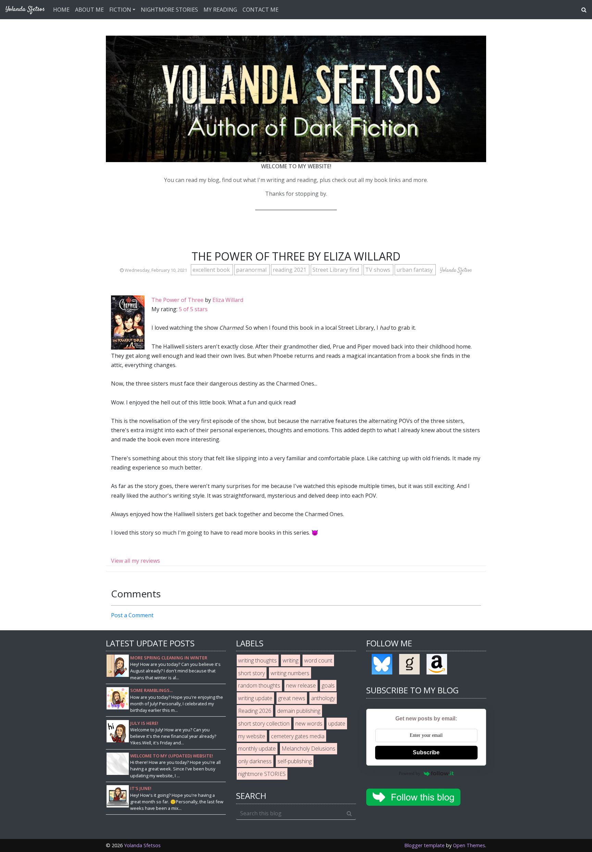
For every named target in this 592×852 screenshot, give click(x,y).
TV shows (378, 269)
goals (328, 685)
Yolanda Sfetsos (142, 845)
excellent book (212, 269)
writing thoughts (257, 660)
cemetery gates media (297, 736)
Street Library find (336, 269)
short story (251, 673)
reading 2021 (290, 269)
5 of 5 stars (193, 309)
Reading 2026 (254, 711)
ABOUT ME (89, 9)
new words (308, 723)
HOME (61, 9)
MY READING (220, 9)
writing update (255, 698)
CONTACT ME (261, 9)
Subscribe (426, 752)
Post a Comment (132, 615)
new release (301, 685)
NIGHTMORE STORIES (169, 9)
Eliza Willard (227, 300)
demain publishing (298, 711)
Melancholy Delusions (308, 748)
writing (290, 660)
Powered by (409, 773)
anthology (323, 698)
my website (251, 736)
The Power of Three (177, 300)
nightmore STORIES (262, 774)
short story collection (263, 723)
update (336, 723)
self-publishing (295, 761)
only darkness (255, 761)
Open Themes (469, 845)
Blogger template (424, 845)
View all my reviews (135, 560)
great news (291, 698)
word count (318, 660)
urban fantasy (415, 269)
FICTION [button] (120, 9)
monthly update (257, 748)
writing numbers (290, 673)
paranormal (252, 269)
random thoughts (259, 685)
